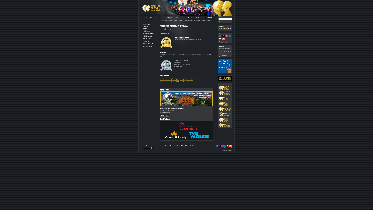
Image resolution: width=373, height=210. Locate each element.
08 (183, 20)
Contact (209, 17)
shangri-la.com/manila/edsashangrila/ (193, 39)
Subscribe (223, 55)
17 (198, 20)
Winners (169, 17)
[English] (219, 29)
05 (178, 20)
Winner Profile (178, 39)
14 (193, 20)
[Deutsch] (227, 29)
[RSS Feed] (223, 39)
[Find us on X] (223, 36)
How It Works (165, 145)
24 (209, 20)
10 (186, 20)
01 (172, 20)
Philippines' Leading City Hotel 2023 (169, 82)
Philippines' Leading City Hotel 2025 (169, 78)
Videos (197, 17)
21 (204, 20)
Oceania (146, 41)
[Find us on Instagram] (226, 36)
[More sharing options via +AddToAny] (173, 29)
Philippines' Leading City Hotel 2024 (169, 80)
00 (170, 20)
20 (203, 20)
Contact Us (152, 145)
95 (162, 20)
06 (180, 20)
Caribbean (147, 31)
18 (199, 20)
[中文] (225, 29)
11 (188, 20)
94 (160, 20)
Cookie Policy (193, 145)
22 (206, 20)
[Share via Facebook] (161, 29)
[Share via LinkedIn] (167, 29)
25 (211, 20)
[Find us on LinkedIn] (230, 36)
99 (168, 20)
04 (176, 20)
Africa (146, 28)
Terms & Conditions (174, 145)
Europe (146, 35)
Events (163, 17)
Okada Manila (177, 62)
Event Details (164, 115)
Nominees (177, 17)
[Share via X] (164, 29)
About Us (145, 145)
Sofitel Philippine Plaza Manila (182, 64)
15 (195, 20)
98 (167, 20)
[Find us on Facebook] (220, 36)
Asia (145, 30)
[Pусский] (230, 29)
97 (165, 20)
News (183, 17)
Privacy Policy (184, 145)
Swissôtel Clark (178, 66)
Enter (156, 17)
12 (190, 20)
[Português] (223, 29)
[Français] (229, 29)
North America (148, 40)
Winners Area (148, 46)
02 (173, 20)
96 (163, 20)
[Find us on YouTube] (220, 39)
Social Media (224, 42)
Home (145, 17)
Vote (151, 17)
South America (148, 43)
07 (181, 20)
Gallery (189, 17)
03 (175, 20)
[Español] (221, 29)
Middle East (147, 38)
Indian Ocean (148, 36)
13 (191, 20)
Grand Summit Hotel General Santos (189, 78)
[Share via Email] (170, 29)
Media (158, 145)
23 (208, 20)
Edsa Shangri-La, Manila (186, 80)
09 (185, 20)
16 (196, 20)
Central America (149, 33)
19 (201, 20)
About (202, 17)
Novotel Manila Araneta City (181, 60)
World (146, 26)
